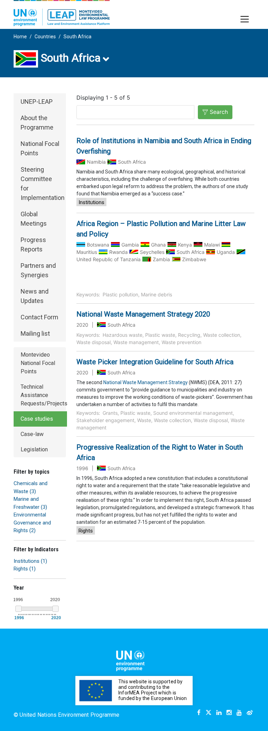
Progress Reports (33, 244)
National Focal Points (40, 148)
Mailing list (35, 333)
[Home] (62, 13)
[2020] (55, 609)
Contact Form (39, 317)
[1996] (18, 609)
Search (219, 111)
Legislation (34, 449)
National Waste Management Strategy (145, 382)
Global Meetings (34, 218)
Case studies (37, 418)
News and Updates (35, 296)
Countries (45, 36)
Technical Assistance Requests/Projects (44, 395)
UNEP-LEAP (37, 101)
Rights (86, 531)
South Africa (77, 36)
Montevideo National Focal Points (38, 363)
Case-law (32, 434)
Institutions (91, 202)
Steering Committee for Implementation (43, 183)
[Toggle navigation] (244, 19)
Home (20, 36)
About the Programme (37, 122)
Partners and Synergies (38, 270)
